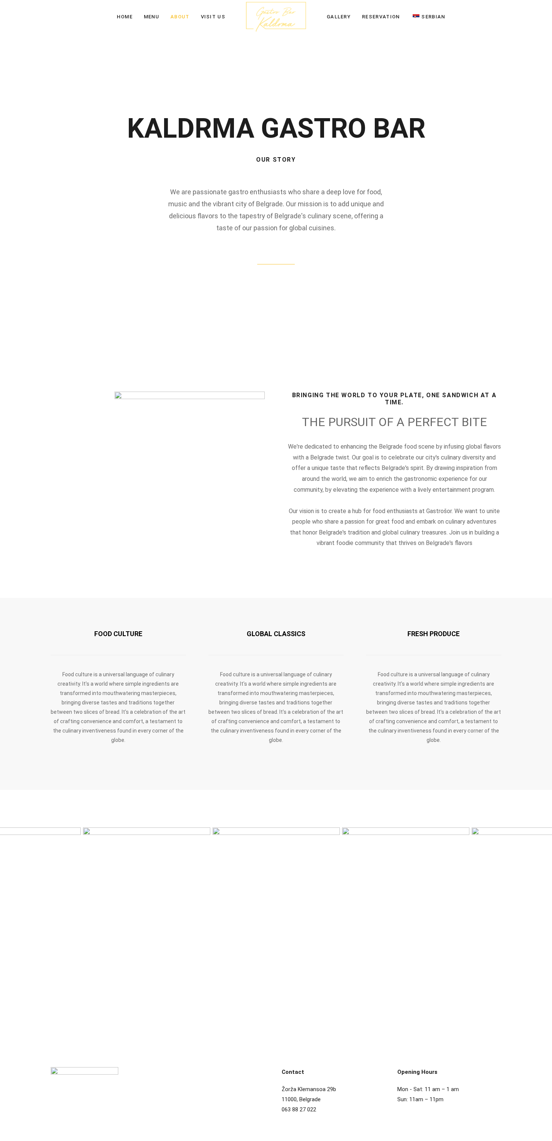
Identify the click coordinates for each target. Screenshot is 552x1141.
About (180, 17)
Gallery (339, 17)
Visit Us (213, 17)
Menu (151, 17)
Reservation (381, 17)
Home (125, 17)
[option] (146, 922)
